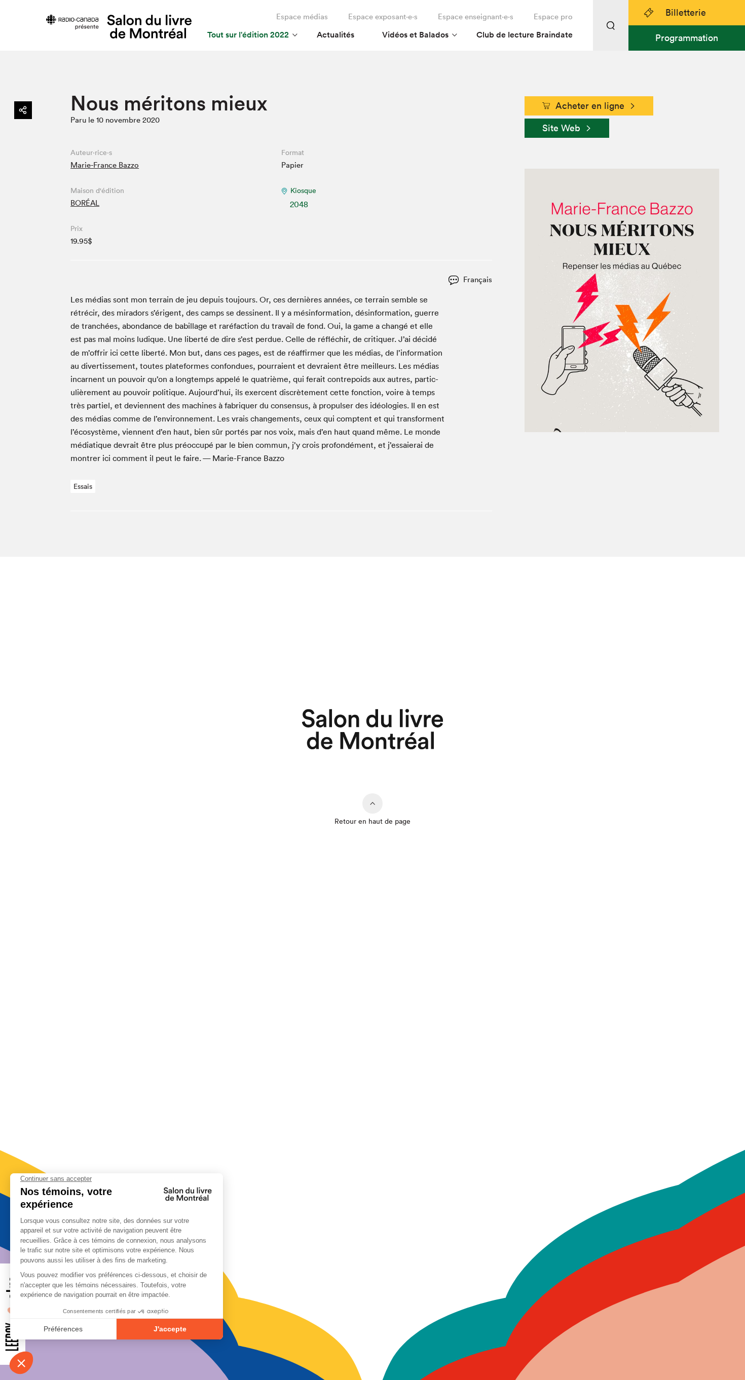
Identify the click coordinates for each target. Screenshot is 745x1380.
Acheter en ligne (589, 105)
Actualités (335, 34)
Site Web (561, 128)
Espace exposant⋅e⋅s (383, 16)
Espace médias (302, 16)
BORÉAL (84, 203)
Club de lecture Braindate (524, 34)
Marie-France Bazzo (104, 165)
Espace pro (553, 16)
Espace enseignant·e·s (475, 16)
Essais (82, 486)
